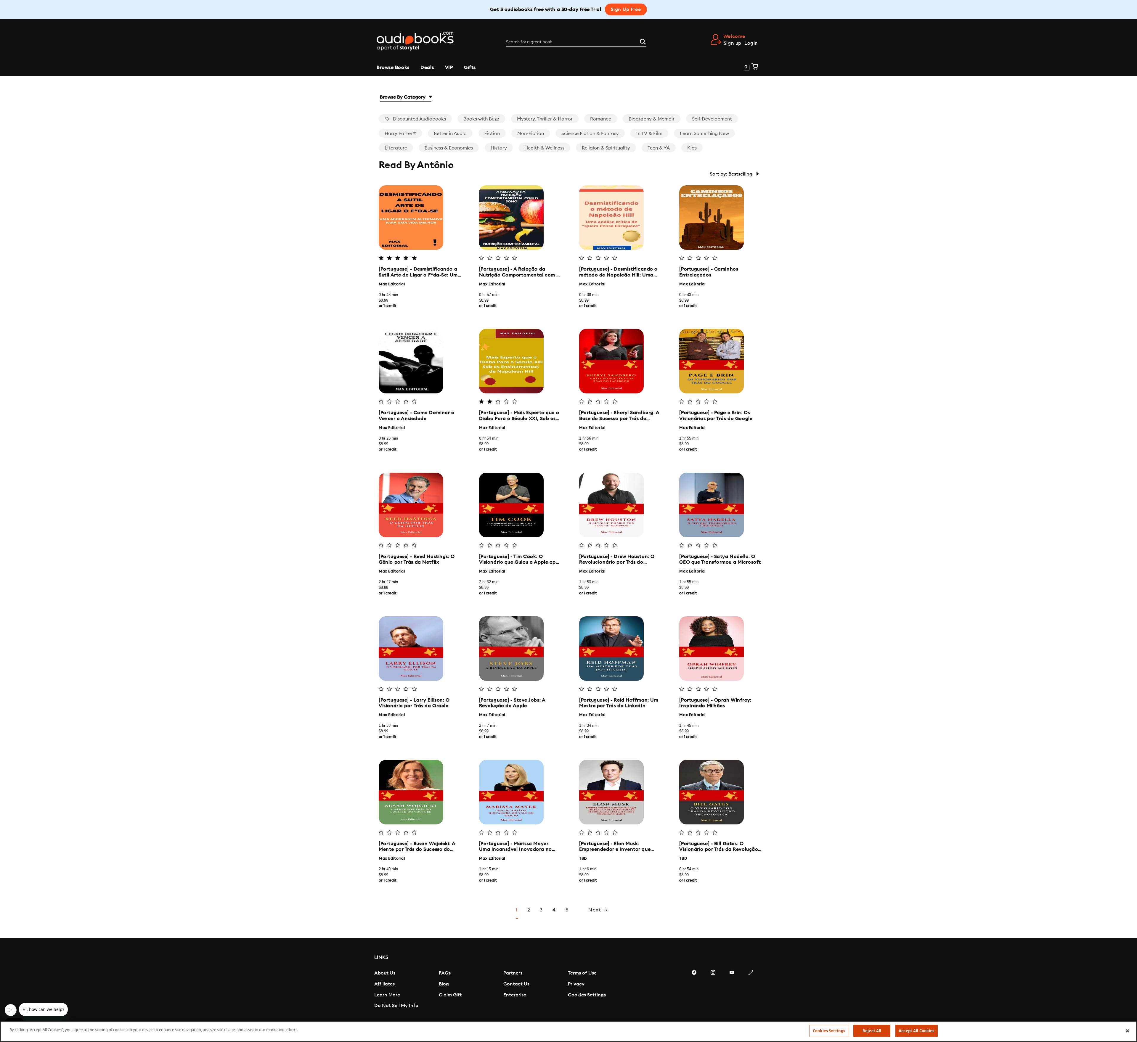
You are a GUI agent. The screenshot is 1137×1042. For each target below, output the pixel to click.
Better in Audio (450, 133)
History (499, 148)
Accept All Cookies (916, 1030)
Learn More (387, 995)
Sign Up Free (626, 9)
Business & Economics (449, 148)
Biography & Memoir (652, 119)
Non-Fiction (530, 133)
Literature (396, 148)
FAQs (445, 973)
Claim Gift (450, 995)
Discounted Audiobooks (419, 119)
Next (595, 910)
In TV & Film (649, 133)
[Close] (1127, 1030)
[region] (568, 1031)
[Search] (642, 41)
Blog (444, 984)
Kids (692, 148)
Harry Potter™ (400, 133)
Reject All (872, 1030)
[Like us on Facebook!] (694, 990)
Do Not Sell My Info (396, 1005)
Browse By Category (403, 97)
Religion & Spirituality (606, 148)
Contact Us (516, 984)
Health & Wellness (544, 148)
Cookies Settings (587, 995)
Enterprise (514, 995)
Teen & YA (659, 148)
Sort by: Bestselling (732, 174)
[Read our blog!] (750, 990)
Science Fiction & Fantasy (590, 133)
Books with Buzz (481, 119)
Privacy (576, 984)
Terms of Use (582, 973)
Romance (600, 119)
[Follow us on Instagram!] (713, 990)
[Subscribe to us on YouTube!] (731, 990)
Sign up (732, 43)
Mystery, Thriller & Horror (545, 119)
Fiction (492, 133)
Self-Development (712, 119)
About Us (384, 973)
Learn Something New (704, 133)
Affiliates (384, 984)
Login (751, 43)
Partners (512, 973)
